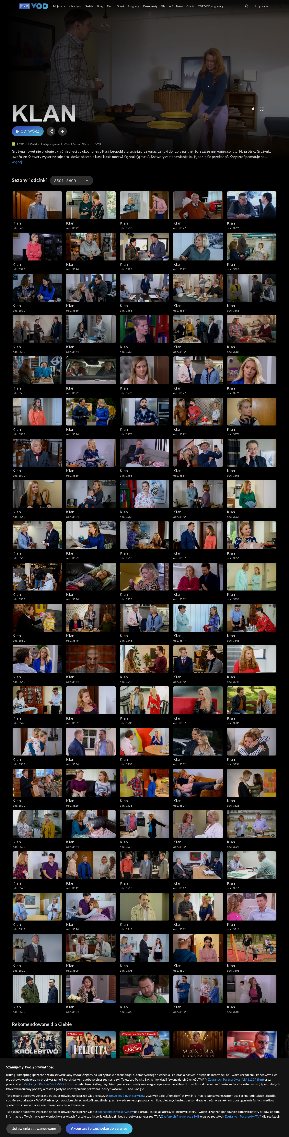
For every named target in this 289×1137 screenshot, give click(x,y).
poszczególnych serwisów (127, 1095)
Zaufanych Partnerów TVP (243, 1116)
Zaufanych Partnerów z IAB (180, 1116)
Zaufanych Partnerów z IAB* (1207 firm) (236, 1079)
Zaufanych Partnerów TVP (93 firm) (49, 1084)
